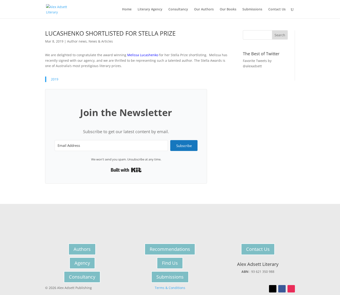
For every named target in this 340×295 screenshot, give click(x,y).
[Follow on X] (272, 288)
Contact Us (277, 9)
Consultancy (178, 9)
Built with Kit (126, 170)
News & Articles (101, 41)
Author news (77, 41)
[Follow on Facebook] (282, 288)
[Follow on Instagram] (291, 288)
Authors (82, 249)
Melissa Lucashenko (142, 55)
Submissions (252, 9)
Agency (82, 263)
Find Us (170, 263)
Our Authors (204, 9)
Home (127, 9)
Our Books (228, 9)
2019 (54, 79)
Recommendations (170, 249)
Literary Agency (150, 9)
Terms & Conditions (170, 288)
